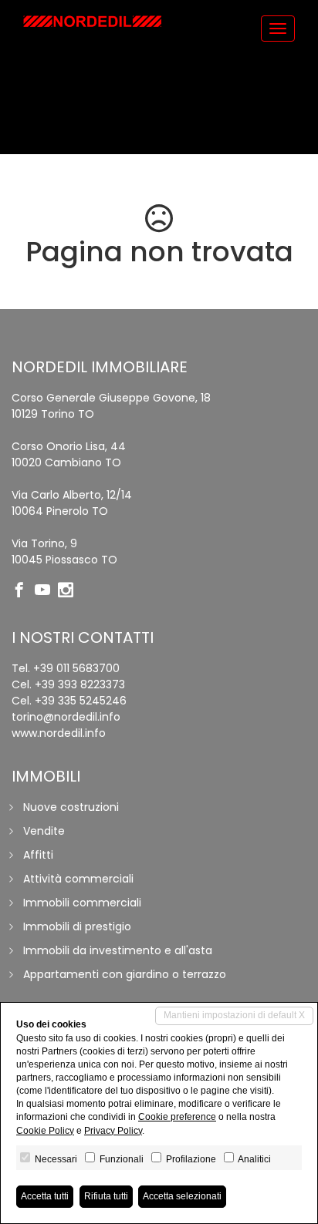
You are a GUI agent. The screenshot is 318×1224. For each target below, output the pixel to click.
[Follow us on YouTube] (46, 591)
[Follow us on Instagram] (69, 591)
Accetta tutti (45, 1196)
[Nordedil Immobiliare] (93, 21)
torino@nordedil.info (66, 717)
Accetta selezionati (182, 1196)
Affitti (38, 855)
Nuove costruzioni (71, 807)
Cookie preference (177, 1116)
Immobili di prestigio (77, 926)
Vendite (44, 831)
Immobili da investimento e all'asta (117, 950)
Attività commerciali (78, 878)
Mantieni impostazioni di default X (234, 1015)
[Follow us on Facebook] (23, 591)
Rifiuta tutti (106, 1196)
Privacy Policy (113, 1130)
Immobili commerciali (82, 902)
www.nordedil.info (59, 733)
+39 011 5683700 (76, 668)
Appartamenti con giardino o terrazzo (124, 974)
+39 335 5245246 (81, 700)
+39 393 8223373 (80, 684)
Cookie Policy (45, 1130)
